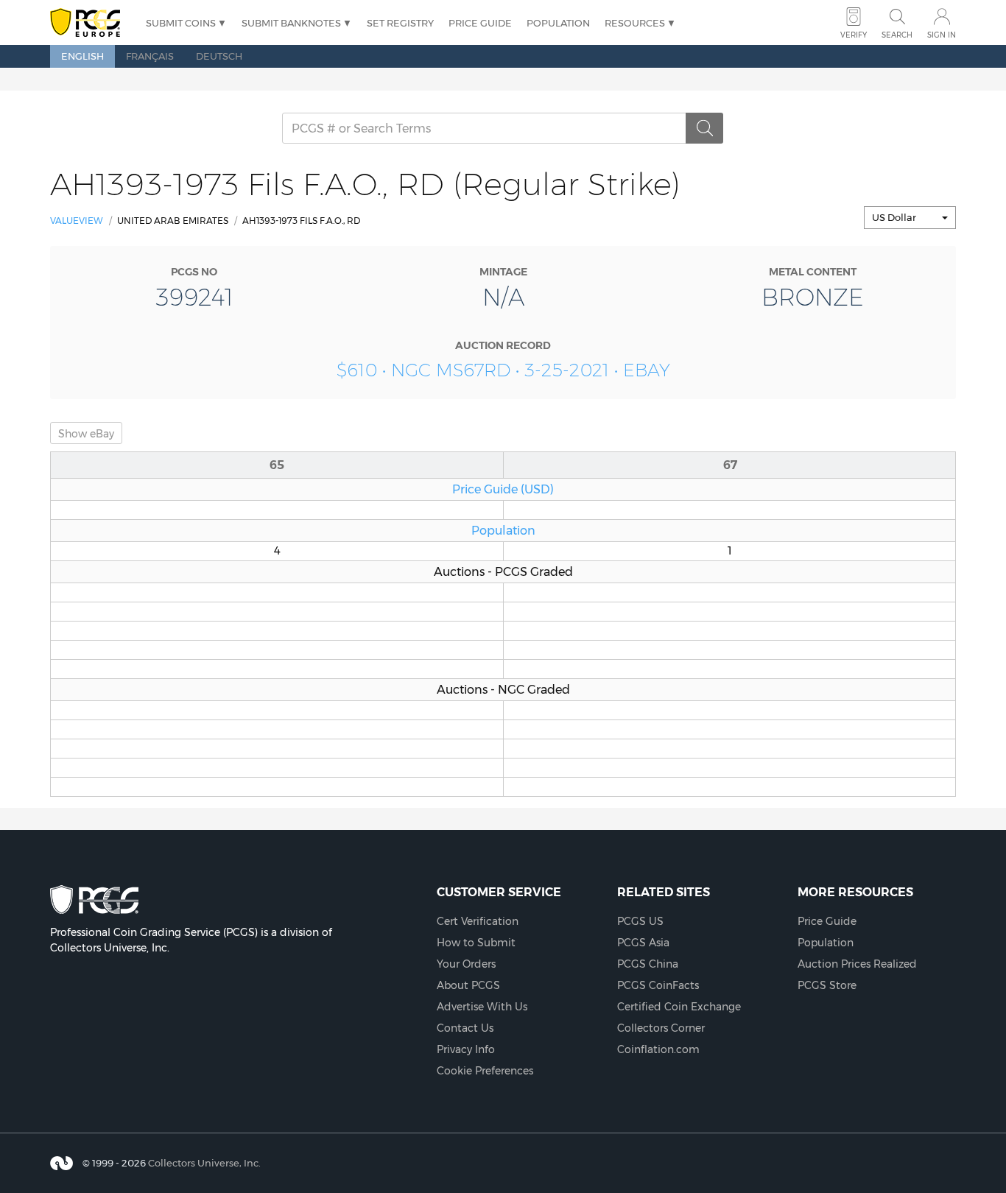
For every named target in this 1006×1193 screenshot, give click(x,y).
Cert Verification (477, 921)
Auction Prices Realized (857, 964)
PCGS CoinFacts (658, 985)
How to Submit (476, 942)
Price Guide (480, 23)
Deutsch (219, 56)
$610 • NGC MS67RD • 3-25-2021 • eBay (503, 370)
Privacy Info (466, 1049)
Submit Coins (181, 23)
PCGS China (647, 964)
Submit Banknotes (291, 23)
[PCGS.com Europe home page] (90, 23)
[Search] (705, 128)
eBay (86, 433)
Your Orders (466, 964)
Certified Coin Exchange (679, 1006)
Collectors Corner (661, 1028)
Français (150, 56)
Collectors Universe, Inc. (204, 1163)
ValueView (76, 220)
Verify (853, 35)
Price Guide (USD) (503, 489)
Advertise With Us (482, 1006)
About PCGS (468, 985)
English (82, 56)
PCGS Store (827, 985)
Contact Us (465, 1028)
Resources (635, 23)
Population (558, 23)
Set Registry (400, 23)
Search (897, 35)
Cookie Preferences (485, 1070)
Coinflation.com (658, 1049)
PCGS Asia (643, 942)
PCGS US (640, 921)
